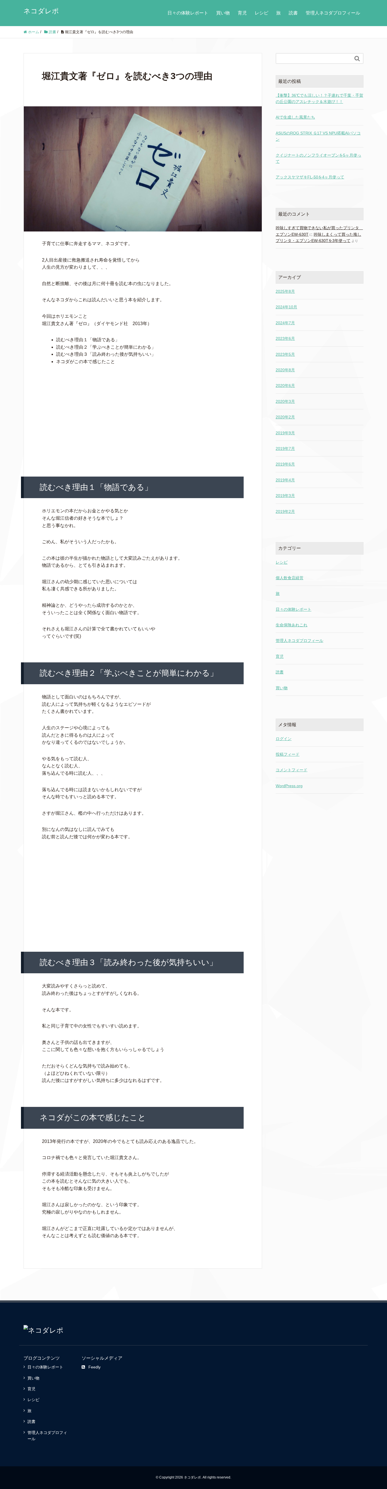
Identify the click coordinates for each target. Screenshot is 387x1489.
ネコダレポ (41, 11)
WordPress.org (289, 786)
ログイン (284, 738)
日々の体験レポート (187, 12)
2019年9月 (285, 433)
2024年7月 (285, 323)
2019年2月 (285, 511)
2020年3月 (285, 401)
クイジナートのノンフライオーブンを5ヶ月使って (318, 158)
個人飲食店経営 (289, 578)
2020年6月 (285, 385)
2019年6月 (285, 464)
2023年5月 (285, 354)
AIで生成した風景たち (295, 117)
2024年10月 (286, 307)
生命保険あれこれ (291, 625)
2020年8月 (285, 370)
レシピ (261, 12)
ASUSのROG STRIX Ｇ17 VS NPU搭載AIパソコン (318, 136)
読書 (293, 12)
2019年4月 (285, 480)
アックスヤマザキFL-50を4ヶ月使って (310, 177)
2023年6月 (285, 338)
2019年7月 (285, 448)
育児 (242, 12)
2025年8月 (285, 291)
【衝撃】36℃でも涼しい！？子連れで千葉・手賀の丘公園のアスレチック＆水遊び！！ (319, 98)
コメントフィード (291, 770)
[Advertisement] (143, 414)
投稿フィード (287, 754)
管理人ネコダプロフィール (333, 12)
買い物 (223, 12)
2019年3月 (285, 495)
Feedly (94, 1367)
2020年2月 (285, 417)
